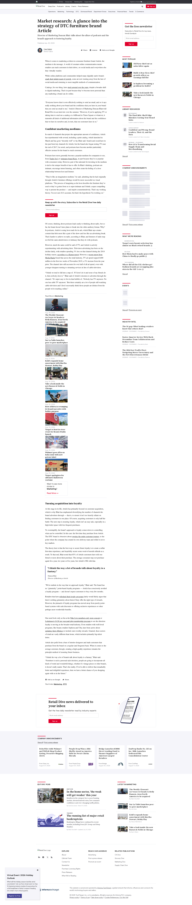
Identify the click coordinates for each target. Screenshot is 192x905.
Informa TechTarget (104, 888)
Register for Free (14, 896)
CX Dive (61, 1)
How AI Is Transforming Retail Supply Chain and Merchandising (142, 146)
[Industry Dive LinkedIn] (39, 857)
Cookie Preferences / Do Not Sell (116, 897)
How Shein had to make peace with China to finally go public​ (137, 255)
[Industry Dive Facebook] (43, 857)
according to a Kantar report (68, 254)
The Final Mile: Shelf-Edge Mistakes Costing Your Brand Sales (142, 117)
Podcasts (60, 6)
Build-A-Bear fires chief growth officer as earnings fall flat (144, 75)
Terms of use (85, 897)
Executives (111, 11)
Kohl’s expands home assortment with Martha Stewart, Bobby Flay (140, 817)
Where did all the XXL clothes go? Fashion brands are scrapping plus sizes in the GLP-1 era (137, 266)
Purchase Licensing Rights (71, 869)
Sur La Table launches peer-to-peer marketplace (141, 805)
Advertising (92, 855)
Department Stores (100, 11)
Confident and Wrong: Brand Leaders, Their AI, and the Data (141, 132)
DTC (77, 11)
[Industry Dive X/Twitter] (47, 857)
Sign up (152, 6)
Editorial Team (67, 858)
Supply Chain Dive (89, 1)
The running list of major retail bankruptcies (85, 817)
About (64, 855)
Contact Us (66, 862)
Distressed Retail (86, 11)
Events (74, 6)
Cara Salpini (48, 49)
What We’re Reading (69, 876)
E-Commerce (140, 11)
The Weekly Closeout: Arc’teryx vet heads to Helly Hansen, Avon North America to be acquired (141, 793)
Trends (131, 11)
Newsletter (65, 865)
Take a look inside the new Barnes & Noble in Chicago (144, 95)
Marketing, (58, 684)
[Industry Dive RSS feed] (52, 857)
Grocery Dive (68, 1)
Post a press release (136, 224)
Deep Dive (51, 6)
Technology (70, 11)
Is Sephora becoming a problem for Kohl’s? (144, 84)
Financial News (122, 11)
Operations (52, 11)
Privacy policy (74, 897)
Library (67, 6)
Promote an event (135, 310)
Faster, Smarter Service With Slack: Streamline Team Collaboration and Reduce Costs (138, 339)
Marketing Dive (78, 1)
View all (125, 156)
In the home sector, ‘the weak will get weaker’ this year (84, 793)
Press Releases (83, 6)
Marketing (61, 11)
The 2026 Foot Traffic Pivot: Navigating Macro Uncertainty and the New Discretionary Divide (137, 352)
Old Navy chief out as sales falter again (143, 64)
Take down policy (97, 897)
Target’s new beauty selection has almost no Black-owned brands (137, 244)
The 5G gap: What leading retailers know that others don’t (138, 327)
